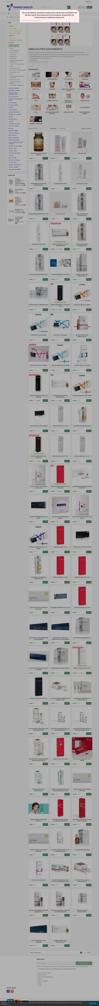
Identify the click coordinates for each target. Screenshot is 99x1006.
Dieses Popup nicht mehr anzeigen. (32, 20)
